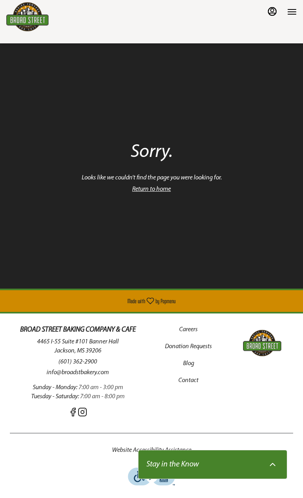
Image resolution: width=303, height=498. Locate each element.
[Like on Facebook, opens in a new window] (73, 414)
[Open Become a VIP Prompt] (272, 464)
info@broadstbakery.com (78, 372)
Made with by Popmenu (91, 301)
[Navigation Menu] (292, 12)
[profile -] (272, 11)
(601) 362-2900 (77, 362)
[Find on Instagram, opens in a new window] (82, 414)
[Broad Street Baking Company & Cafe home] (41, 17)
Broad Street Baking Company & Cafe (262, 343)
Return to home (151, 189)
